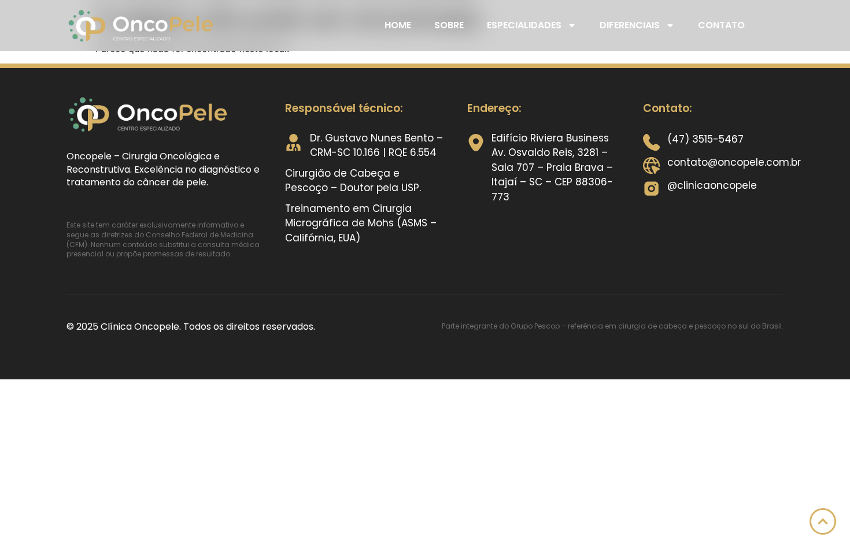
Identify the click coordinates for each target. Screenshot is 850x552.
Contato (721, 25)
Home (398, 25)
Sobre (449, 25)
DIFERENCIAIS (630, 25)
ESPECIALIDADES (524, 25)
